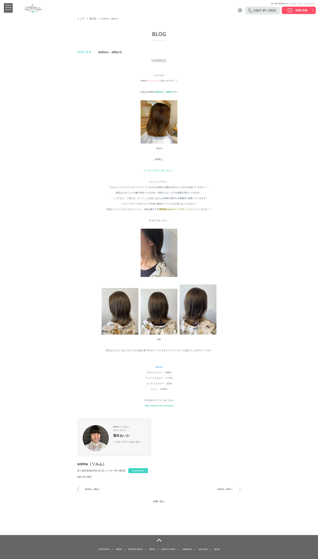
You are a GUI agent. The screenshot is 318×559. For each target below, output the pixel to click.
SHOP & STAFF (168, 549)
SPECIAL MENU (135, 549)
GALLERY (203, 549)
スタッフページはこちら (128, 442)
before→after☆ (92, 489)
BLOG (92, 18)
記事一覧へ (159, 501)
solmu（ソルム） (91, 464)
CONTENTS (104, 549)
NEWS (119, 549)
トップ (80, 18)
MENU (152, 549)
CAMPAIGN (187, 549)
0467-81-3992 (264, 10)
